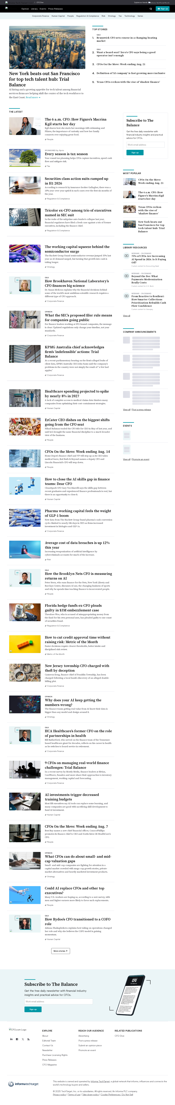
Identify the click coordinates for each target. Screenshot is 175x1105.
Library (34, 9)
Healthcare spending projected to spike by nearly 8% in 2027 (77, 393)
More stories (59, 951)
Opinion (25, 9)
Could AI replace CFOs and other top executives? (74, 890)
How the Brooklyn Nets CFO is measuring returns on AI (78, 576)
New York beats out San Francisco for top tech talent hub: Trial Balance (44, 79)
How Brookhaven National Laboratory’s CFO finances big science (77, 283)
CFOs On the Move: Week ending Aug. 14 (77, 451)
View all (126, 315)
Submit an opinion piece (90, 1045)
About (45, 1035)
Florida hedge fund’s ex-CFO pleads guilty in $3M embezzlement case (73, 608)
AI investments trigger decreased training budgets (72, 797)
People (70, 16)
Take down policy (90, 1094)
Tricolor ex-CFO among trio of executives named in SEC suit (78, 212)
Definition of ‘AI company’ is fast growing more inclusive (131, 73)
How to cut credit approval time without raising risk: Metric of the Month (77, 639)
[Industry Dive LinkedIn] (11, 1039)
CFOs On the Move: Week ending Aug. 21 (121, 64)
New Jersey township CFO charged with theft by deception (77, 668)
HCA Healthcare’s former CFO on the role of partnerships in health (78, 733)
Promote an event (140, 459)
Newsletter (47, 1050)
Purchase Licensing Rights (55, 1055)
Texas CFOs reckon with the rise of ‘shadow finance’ (128, 82)
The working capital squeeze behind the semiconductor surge (77, 249)
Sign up (164, 8)
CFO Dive (40, 2)
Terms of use (74, 1094)
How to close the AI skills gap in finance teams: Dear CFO (77, 481)
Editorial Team (49, 1040)
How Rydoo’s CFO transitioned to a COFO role (77, 921)
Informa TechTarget (100, 1081)
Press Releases (55, 9)
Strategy (112, 16)
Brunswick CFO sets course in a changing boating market (127, 39)
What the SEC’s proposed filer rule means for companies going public (78, 317)
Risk (103, 16)
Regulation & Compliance (87, 16)
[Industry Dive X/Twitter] (23, 1039)
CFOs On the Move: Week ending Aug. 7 (76, 826)
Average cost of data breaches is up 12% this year (77, 545)
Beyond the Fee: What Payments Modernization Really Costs (147, 279)
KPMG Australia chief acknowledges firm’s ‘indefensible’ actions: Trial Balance (74, 352)
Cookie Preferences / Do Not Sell (117, 1094)
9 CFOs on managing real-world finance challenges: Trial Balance (77, 765)
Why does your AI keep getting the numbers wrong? (73, 702)
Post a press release (141, 409)
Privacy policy (59, 1094)
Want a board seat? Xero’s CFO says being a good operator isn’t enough (126, 54)
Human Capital (58, 16)
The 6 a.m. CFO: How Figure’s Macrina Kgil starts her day (76, 121)
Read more (33, 97)
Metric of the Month (56, 654)
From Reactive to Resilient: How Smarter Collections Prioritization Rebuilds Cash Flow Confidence (149, 301)
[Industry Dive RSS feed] (28, 1039)
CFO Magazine (49, 1064)
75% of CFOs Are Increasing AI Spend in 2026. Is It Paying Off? (149, 259)
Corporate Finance (40, 16)
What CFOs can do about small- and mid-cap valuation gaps (78, 859)
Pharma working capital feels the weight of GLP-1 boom (78, 513)
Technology (129, 16)
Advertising (83, 1035)
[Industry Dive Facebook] (17, 1039)
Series (140, 16)
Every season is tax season (66, 153)
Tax (120, 16)
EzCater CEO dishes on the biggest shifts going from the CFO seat (77, 422)
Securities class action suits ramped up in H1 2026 (76, 181)
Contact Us (47, 1045)
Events (43, 9)
